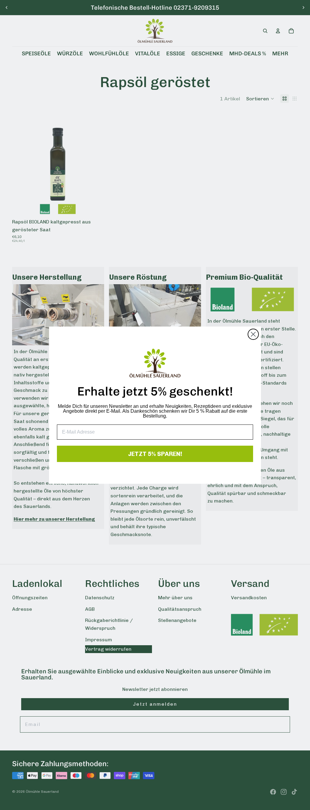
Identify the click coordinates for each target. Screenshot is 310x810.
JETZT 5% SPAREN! (155, 453)
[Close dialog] (253, 334)
